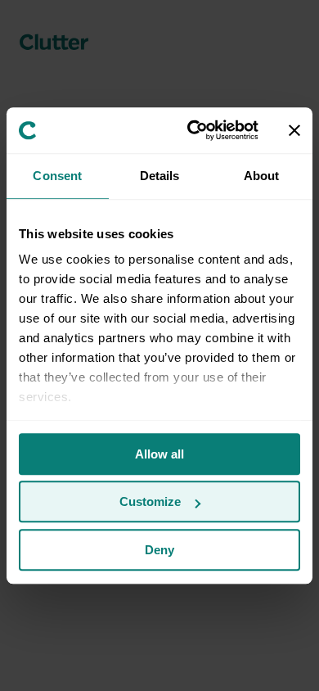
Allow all (159, 454)
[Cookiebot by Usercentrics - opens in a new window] (193, 130)
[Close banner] (294, 130)
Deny (159, 550)
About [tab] (262, 176)
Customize (150, 501)
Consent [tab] (57, 176)
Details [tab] (160, 176)
